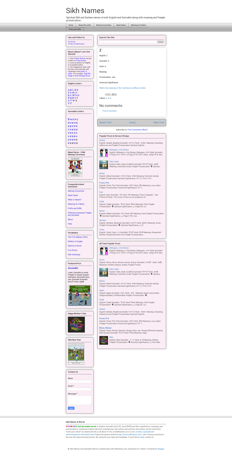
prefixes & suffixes (131, 88)
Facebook (71, 42)
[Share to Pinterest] (115, 94)
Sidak (101, 201)
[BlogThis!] (108, 94)
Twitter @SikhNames (76, 44)
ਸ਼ (68, 143)
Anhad (102, 173)
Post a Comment (109, 111)
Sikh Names (85, 10)
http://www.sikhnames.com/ (130, 434)
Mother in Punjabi (75, 241)
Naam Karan (121, 25)
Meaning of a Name (138, 25)
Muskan (102, 220)
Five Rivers (72, 250)
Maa (111, 337)
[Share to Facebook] (113, 94)
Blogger (161, 449)
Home (71, 25)
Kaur (101, 192)
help (142, 437)
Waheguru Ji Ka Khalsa (119, 150)
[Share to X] (111, 94)
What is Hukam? (74, 200)
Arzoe (101, 260)
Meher (102, 211)
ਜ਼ (75, 143)
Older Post (158, 122)
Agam (101, 290)
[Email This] (106, 94)
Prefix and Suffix (75, 29)
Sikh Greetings (74, 254)
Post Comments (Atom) (138, 130)
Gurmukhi (73, 268)
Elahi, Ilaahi (114, 161)
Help (70, 224)
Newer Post (105, 122)
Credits (142, 88)
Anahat (102, 140)
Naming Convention (103, 25)
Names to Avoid (74, 246)
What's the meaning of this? (111, 88)
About (70, 219)
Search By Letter (84, 25)
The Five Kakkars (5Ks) (77, 237)
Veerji (101, 229)
